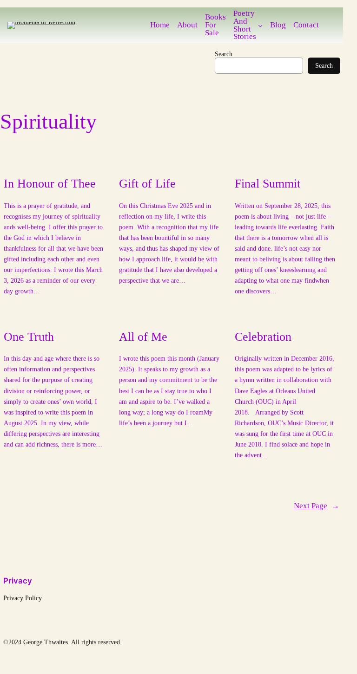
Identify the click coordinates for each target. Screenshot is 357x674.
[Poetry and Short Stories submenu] (260, 25)
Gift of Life (147, 183)
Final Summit (267, 183)
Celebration (263, 336)
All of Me (143, 336)
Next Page (316, 506)
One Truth (29, 336)
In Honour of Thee (50, 183)
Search (223, 54)
